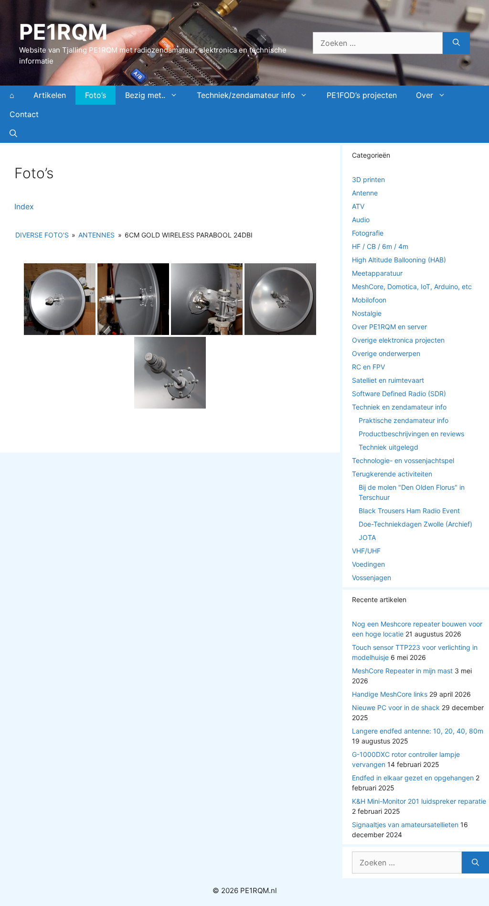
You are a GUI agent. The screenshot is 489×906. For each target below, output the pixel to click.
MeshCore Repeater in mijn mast (402, 671)
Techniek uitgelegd (388, 447)
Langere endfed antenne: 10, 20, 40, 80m (417, 731)
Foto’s (95, 95)
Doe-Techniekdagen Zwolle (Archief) (415, 524)
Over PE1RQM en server (389, 327)
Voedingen (368, 564)
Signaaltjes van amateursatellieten (405, 824)
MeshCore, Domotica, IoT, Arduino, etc (412, 286)
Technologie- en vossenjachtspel (403, 460)
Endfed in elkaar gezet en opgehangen (413, 778)
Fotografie (367, 233)
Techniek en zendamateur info (399, 407)
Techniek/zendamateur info (246, 95)
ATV (358, 206)
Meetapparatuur (377, 273)
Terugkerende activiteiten (392, 474)
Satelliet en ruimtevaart (388, 380)
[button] (13, 133)
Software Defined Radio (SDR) (399, 393)
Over (424, 95)
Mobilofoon (369, 300)
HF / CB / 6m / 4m (380, 246)
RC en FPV (368, 367)
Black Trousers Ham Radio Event (409, 511)
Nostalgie (367, 313)
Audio (361, 220)
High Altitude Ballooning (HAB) (399, 260)
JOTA (367, 537)
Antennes (96, 235)
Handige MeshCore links (389, 694)
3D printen (368, 179)
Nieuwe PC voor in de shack (396, 707)
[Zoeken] (456, 43)
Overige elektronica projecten (398, 340)
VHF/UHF (366, 551)
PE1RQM (63, 32)
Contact (24, 114)
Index (24, 206)
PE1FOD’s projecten (362, 95)
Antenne (365, 193)
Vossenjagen (371, 577)
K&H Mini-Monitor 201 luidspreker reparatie (419, 801)
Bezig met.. (145, 95)
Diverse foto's (42, 235)
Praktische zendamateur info (403, 420)
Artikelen (49, 95)
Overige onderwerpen (386, 353)
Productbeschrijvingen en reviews (411, 434)
